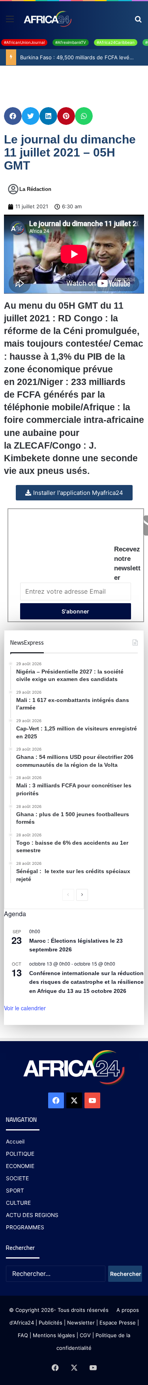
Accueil (15, 1141)
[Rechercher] (138, 21)
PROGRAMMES (25, 1227)
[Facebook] (56, 1100)
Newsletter (81, 1322)
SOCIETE (17, 1178)
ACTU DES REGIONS (32, 1215)
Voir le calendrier (25, 1008)
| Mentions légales (52, 1335)
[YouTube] (92, 1100)
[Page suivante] (82, 895)
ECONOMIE (20, 1166)
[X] (74, 1100)
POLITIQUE (20, 1154)
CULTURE (18, 1203)
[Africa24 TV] (47, 18)
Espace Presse (117, 1322)
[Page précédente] (68, 895)
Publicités (50, 1322)
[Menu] (10, 21)
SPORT (15, 1190)
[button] (13, 116)
